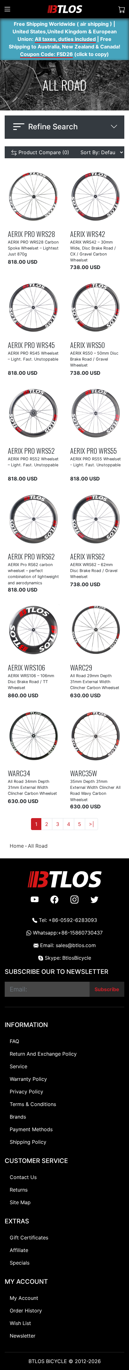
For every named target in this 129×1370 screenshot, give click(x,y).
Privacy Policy (26, 1091)
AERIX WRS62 (87, 556)
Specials (19, 1263)
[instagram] (74, 899)
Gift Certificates (29, 1237)
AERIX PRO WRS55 (93, 450)
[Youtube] (35, 899)
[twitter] (94, 899)
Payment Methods (31, 1129)
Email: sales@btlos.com (67, 945)
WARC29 (81, 667)
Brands (18, 1117)
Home (17, 846)
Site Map (20, 1202)
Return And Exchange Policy (43, 1054)
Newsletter (22, 1336)
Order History (26, 1310)
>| (91, 824)
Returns (19, 1190)
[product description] (51, 219)
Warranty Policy (28, 1079)
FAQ (14, 1041)
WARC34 (19, 773)
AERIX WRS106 (26, 667)
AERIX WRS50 (87, 345)
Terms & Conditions (33, 1104)
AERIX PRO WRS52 (31, 450)
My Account (24, 1298)
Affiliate (19, 1250)
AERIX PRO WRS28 (31, 233)
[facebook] (54, 899)
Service (18, 1066)
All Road (38, 846)
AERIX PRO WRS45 (31, 345)
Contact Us (23, 1177)
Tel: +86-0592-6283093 (67, 920)
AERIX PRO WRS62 (31, 556)
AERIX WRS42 (87, 233)
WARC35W (83, 773)
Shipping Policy (28, 1142)
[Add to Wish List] (28, 219)
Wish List (20, 1323)
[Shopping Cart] (122, 9)
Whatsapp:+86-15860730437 (67, 932)
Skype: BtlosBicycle (67, 958)
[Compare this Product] (40, 219)
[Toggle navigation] (7, 9)
